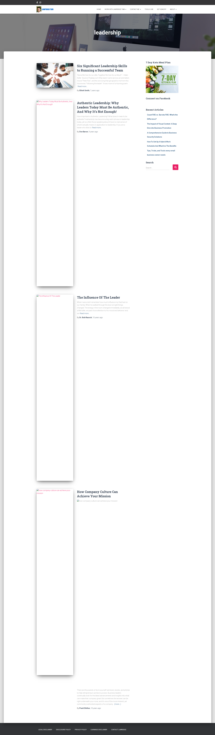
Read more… (82, 86)
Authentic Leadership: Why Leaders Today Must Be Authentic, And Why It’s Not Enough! (103, 107)
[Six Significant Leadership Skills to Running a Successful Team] (55, 75)
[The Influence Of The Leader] (55, 388)
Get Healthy (161, 9)
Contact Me (135, 9)
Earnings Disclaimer (99, 730)
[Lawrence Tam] (45, 9)
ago (94, 90)
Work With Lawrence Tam (115, 9)
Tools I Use (149, 9)
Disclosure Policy (63, 730)
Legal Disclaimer (45, 730)
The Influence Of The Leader (98, 297)
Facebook (37, 3)
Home (99, 9)
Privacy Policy (81, 730)
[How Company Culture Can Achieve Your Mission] (55, 582)
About (172, 9)
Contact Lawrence (118, 730)
